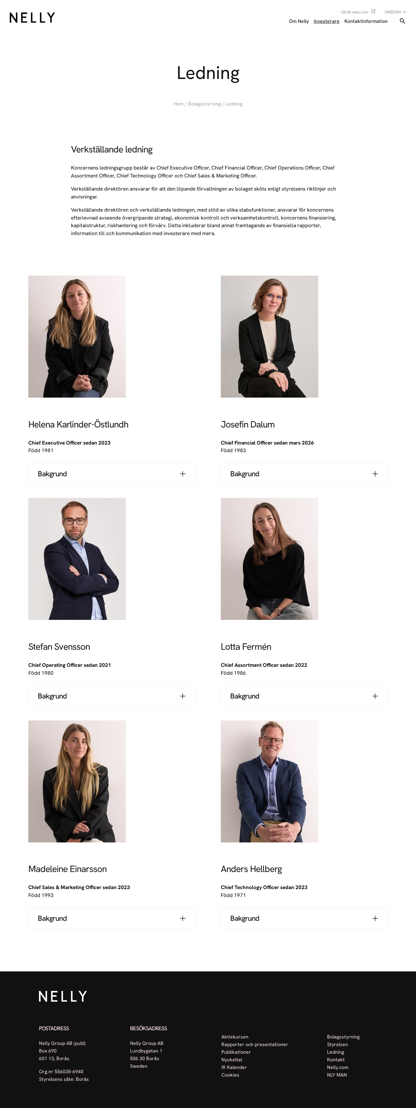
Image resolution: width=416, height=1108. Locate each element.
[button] (112, 474)
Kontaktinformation (366, 21)
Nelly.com (337, 1067)
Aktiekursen (235, 1036)
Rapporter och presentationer (254, 1044)
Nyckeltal (231, 1059)
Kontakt (336, 1059)
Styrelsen (337, 1044)
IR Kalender (234, 1067)
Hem (179, 104)
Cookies (230, 1074)
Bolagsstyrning (204, 104)
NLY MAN (337, 1074)
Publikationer (236, 1052)
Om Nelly (299, 21)
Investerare (327, 21)
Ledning (335, 1052)
